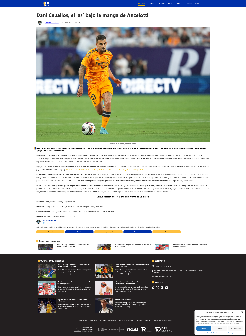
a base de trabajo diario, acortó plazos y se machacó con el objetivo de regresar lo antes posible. (104, 169)
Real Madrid (141, 3)
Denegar (219, 328)
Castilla (170, 3)
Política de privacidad (221, 332)
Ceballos (79, 232)
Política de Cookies (210, 332)
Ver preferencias (236, 328)
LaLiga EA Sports (108, 232)
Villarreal (166, 232)
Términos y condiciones (108, 320)
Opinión (189, 3)
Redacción (139, 320)
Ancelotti (50, 232)
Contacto (148, 320)
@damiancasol (47, 223)
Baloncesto (152, 3)
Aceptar (203, 328)
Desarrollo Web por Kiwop (163, 320)
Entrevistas (180, 3)
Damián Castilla (52, 23)
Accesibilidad (82, 320)
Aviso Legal (231, 332)
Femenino (162, 3)
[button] (242, 312)
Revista (197, 3)
